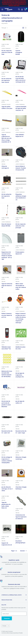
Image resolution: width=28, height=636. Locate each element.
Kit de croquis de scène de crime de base (7, 52)
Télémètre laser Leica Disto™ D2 (6, 347)
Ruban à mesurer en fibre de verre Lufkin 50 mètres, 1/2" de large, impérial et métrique (21, 318)
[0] (25, 9)
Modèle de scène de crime (20, 347)
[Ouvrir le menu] (2, 9)
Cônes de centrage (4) (5, 167)
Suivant (22, 551)
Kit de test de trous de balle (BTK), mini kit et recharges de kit (20, 79)
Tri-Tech (4, 250)
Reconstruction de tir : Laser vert (7, 432)
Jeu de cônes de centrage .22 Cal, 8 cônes (7, 488)
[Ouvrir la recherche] (19, 9)
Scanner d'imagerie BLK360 (19, 52)
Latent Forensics (6, 48)
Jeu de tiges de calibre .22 (20, 402)
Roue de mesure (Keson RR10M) (6, 225)
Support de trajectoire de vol (7, 543)
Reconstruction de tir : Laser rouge (21, 432)
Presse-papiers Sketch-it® (20, 253)
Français (4, 625)
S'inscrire (7, 618)
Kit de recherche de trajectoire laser (6, 196)
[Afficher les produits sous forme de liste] (25, 27)
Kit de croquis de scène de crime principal (21, 225)
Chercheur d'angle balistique (21, 488)
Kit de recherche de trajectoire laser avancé (6, 80)
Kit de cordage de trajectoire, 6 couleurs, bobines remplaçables (7, 459)
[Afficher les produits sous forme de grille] (23, 27)
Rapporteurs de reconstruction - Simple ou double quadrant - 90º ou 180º (7, 255)
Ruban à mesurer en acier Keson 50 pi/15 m (7, 315)
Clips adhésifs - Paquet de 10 (20, 135)
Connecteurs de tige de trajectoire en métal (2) (21, 516)
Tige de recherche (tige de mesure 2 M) (7, 285)
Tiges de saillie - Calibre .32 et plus (7, 107)
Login (3, 44)
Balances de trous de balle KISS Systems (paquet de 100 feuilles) (7, 373)
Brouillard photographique (20, 541)
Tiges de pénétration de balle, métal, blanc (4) (6, 505)
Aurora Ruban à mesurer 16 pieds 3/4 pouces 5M (21, 168)
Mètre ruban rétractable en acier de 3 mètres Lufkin (21, 286)
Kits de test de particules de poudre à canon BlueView (6, 403)
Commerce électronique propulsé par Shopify (12, 633)
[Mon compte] (22, 9)
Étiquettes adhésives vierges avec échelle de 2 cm (21, 196)
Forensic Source (6, 104)
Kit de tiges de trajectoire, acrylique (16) (20, 375)
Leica (17, 48)
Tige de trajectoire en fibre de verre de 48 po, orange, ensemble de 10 (6, 138)
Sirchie (3, 76)
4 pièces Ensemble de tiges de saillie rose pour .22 (21, 108)
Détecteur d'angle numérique (21, 458)
